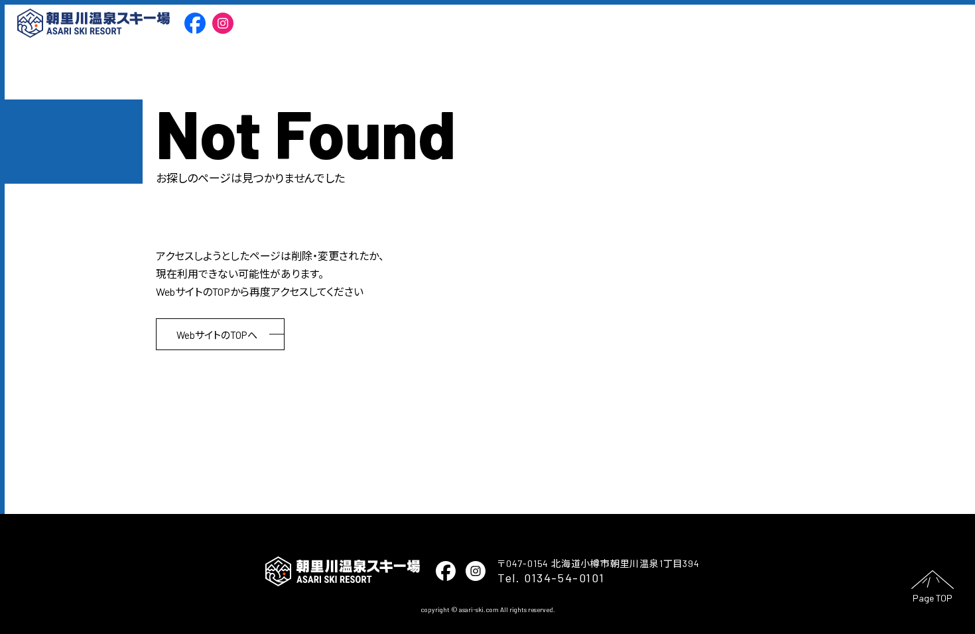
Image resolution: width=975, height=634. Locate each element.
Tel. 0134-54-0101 (550, 577)
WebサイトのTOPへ (216, 335)
